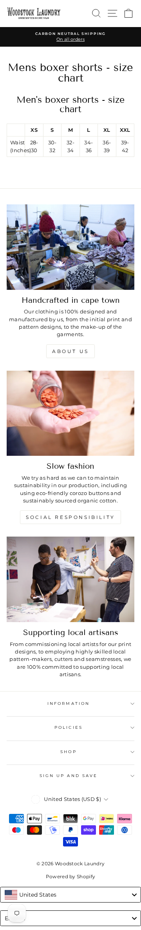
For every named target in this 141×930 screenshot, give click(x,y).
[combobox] (70, 895)
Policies (68, 727)
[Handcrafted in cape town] (70, 247)
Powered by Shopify (71, 876)
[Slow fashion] (70, 413)
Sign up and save (69, 775)
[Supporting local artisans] (70, 579)
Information (68, 703)
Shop (68, 751)
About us (70, 351)
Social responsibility (70, 517)
